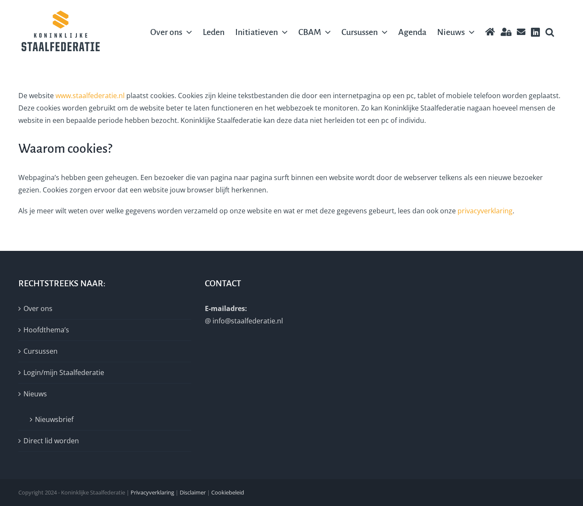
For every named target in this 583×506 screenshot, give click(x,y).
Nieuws (35, 393)
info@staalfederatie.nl (248, 321)
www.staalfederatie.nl (90, 95)
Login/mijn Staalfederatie (63, 372)
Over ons (37, 308)
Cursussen (40, 351)
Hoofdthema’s (46, 329)
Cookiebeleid (227, 492)
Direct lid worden (51, 440)
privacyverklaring (485, 210)
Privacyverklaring (152, 492)
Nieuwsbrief (54, 419)
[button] (549, 32)
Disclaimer (193, 492)
